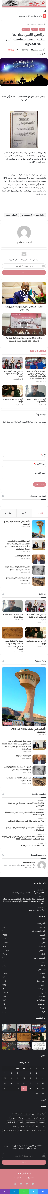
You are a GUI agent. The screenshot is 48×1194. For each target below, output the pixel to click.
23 (37, 1088)
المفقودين (42, 1122)
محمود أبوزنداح (24, 1130)
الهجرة (21, 1122)
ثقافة (43, 966)
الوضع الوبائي (11, 1122)
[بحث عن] (45, 11)
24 (30, 1088)
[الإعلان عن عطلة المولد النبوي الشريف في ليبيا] (39, 1046)
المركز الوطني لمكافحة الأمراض (21, 1118)
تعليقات (8, 513)
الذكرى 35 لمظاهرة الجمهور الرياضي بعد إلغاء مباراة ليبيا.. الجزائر (17, 568)
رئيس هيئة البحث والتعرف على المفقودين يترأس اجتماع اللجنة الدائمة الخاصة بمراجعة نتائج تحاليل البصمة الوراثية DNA (17, 545)
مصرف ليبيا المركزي (10, 1130)
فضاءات (42, 996)
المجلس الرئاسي (39, 1118)
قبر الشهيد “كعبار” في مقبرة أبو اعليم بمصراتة (18, 579)
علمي (43, 985)
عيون (43, 992)
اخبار (27, 24)
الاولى (34, 29)
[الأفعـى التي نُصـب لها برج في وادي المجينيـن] (38, 529)
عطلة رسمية (11, 215)
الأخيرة (24, 513)
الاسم (43, 454)
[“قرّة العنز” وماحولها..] (38, 559)
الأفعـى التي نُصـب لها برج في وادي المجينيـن (17, 523)
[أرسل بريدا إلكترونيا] (32, 50)
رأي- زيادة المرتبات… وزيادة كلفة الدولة (36, 400)
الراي (43, 954)
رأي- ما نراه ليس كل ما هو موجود (30, 16)
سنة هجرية (26, 215)
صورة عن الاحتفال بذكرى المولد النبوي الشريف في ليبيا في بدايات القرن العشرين (13, 645)
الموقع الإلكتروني (40, 473)
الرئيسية (41, 24)
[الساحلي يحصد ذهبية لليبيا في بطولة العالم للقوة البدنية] (12, 363)
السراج (34, 1114)
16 (37, 1083)
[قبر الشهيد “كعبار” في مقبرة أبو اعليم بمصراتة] (38, 581)
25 (24, 1088)
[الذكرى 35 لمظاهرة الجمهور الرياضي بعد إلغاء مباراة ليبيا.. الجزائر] (38, 570)
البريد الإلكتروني (40, 464)
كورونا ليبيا (41, 1130)
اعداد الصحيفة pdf (38, 931)
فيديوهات (41, 1004)
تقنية (43, 962)
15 (43, 1083)
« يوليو (44, 1100)
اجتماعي (42, 927)
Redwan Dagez (29, 862)
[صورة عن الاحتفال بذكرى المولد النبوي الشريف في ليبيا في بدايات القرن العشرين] (12, 632)
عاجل (43, 977)
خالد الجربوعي (39, 969)
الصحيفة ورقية (39, 958)
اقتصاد (42, 935)
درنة (30, 1126)
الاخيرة (42, 939)
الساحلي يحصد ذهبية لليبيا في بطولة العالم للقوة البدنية (13, 374)
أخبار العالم (41, 923)
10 (30, 1078)
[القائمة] (3, 11)
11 (24, 1078)
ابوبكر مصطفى (37, 50)
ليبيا (43, 1012)
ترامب (43, 1126)
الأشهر (40, 513)
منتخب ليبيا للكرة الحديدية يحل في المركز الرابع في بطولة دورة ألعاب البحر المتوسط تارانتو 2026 (36, 375)
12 (18, 1078)
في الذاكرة (41, 1000)
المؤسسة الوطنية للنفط (21, 1114)
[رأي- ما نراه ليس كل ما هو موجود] (12, 391)
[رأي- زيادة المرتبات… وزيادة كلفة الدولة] (35, 391)
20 (11, 1083)
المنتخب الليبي (30, 1122)
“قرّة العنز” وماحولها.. (22, 555)
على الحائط (40, 989)
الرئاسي (39, 215)
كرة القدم (22, 1126)
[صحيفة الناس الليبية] (24, 4)
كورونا (42, 1008)
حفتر (36, 1126)
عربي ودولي (40, 981)
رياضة (42, 973)
